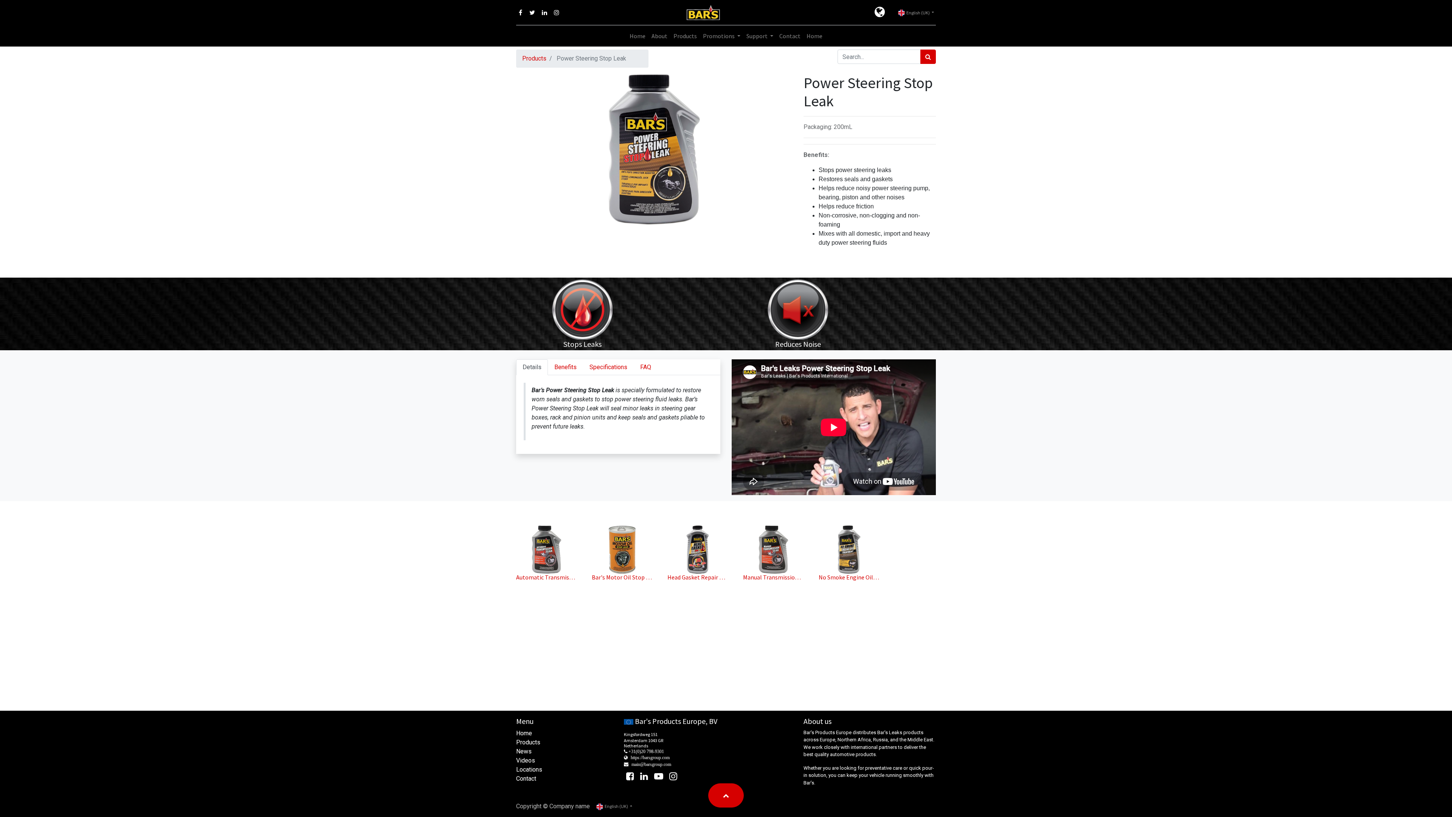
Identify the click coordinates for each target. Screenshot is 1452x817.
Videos (525, 760)
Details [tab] (532, 367)
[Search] (928, 57)
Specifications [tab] (608, 367)
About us (817, 721)
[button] (725, 795)
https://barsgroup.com (650, 757)
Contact (526, 778)
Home (524, 733)
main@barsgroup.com (651, 764)
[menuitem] (637, 35)
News (524, 751)
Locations (529, 769)
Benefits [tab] (565, 367)
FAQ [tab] (645, 367)
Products (534, 58)
